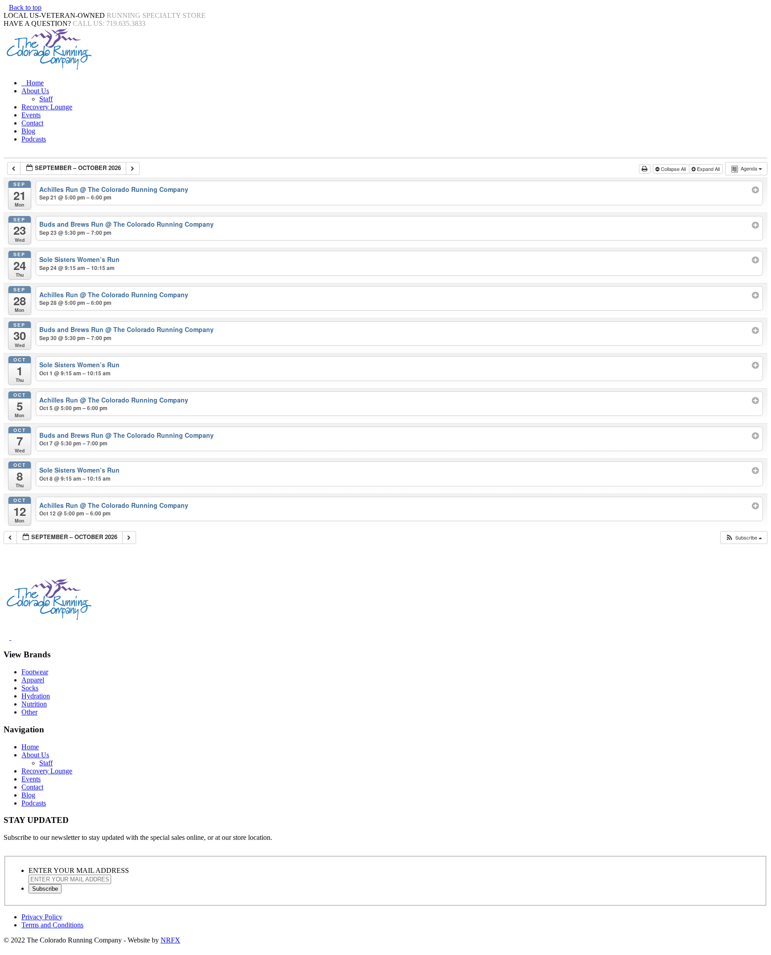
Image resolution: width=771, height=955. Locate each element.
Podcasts (33, 139)
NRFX (170, 940)
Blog (28, 131)
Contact (32, 123)
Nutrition (34, 704)
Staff (46, 99)
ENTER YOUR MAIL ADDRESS (79, 870)
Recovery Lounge (46, 107)
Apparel (32, 680)
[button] (744, 537)
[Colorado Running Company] (48, 67)
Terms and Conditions (52, 925)
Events (31, 115)
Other (29, 712)
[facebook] (7, 637)
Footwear (34, 672)
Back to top (25, 7)
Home (35, 83)
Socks (29, 688)
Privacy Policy (41, 917)
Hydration (35, 696)
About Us (35, 91)
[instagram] (18, 637)
